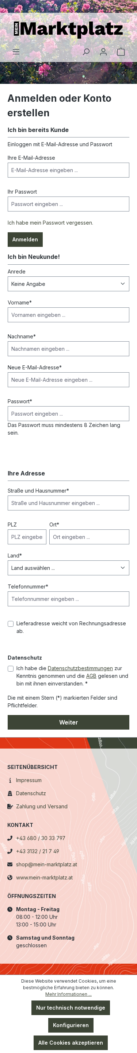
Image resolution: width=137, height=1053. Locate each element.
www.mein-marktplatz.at (44, 877)
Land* (15, 555)
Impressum (29, 780)
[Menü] (16, 51)
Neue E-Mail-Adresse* (35, 367)
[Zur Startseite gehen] (68, 30)
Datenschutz (31, 793)
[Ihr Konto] (103, 51)
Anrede (17, 271)
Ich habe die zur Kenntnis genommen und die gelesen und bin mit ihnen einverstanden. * (72, 676)
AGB (91, 676)
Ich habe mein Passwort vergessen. (50, 222)
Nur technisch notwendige (70, 1008)
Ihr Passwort (22, 192)
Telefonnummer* (28, 586)
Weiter (68, 722)
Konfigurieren (71, 1025)
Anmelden (25, 239)
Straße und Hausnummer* (38, 490)
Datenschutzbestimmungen (80, 668)
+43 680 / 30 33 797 (40, 838)
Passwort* (20, 401)
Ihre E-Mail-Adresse (31, 158)
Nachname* (22, 336)
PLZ (12, 524)
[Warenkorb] (121, 51)
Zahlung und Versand (42, 806)
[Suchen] (86, 51)
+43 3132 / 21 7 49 (37, 851)
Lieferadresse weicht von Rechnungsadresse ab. (71, 627)
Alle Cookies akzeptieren (70, 1043)
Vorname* (20, 302)
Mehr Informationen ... (68, 994)
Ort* (54, 524)
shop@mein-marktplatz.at (46, 864)
